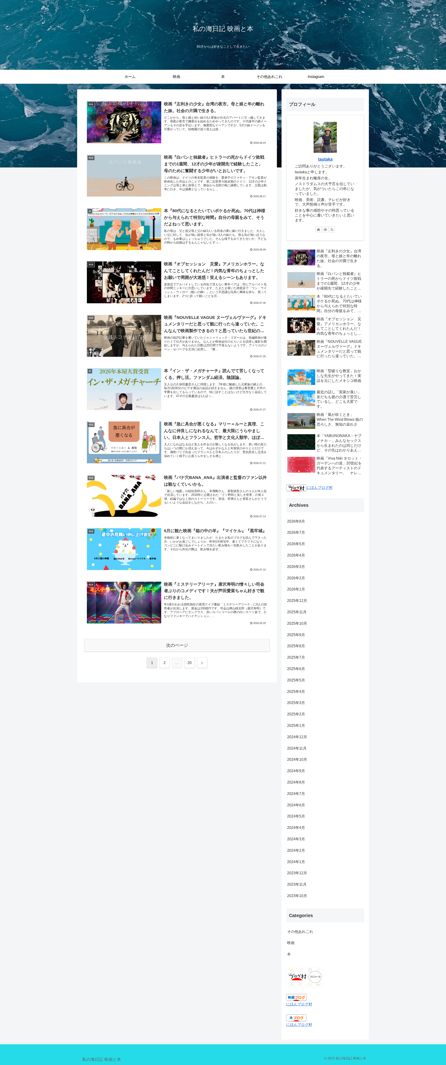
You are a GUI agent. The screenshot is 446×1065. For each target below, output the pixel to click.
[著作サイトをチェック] (318, 229)
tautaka (325, 159)
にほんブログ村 (320, 488)
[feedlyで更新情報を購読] (325, 229)
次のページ (177, 645)
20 (189, 663)
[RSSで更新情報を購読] (332, 229)
